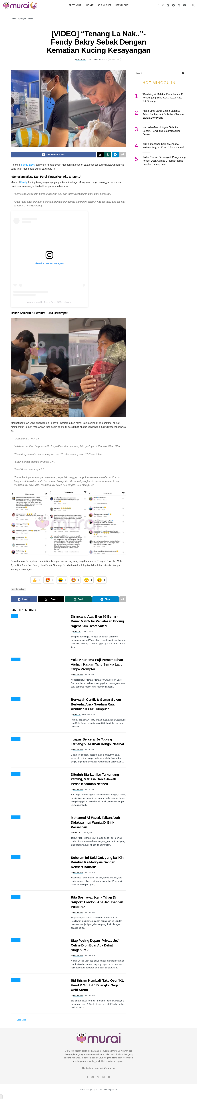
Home (13, 19)
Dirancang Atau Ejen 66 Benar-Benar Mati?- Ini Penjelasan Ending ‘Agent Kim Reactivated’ (97, 621)
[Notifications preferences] (1, 1097)
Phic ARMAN (78, 675)
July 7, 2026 (89, 675)
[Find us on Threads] (168, 5)
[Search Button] (193, 5)
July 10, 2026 (90, 912)
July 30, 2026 (90, 872)
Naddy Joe (81, 59)
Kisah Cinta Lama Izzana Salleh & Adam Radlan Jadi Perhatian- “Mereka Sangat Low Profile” (163, 114)
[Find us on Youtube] (184, 5)
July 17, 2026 (90, 995)
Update (89, 5)
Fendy (23, 182)
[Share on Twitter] (100, 154)
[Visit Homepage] (20, 5)
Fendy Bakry (28, 164)
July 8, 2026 (89, 749)
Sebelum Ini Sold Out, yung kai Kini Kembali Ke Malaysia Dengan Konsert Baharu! (98, 862)
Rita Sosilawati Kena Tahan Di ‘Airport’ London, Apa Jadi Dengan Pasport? (97, 902)
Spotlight (75, 5)
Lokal (30, 19)
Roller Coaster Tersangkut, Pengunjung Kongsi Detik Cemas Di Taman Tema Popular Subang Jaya (164, 160)
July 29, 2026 (87, 833)
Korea (14, 616)
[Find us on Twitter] (179, 5)
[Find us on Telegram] (173, 5)
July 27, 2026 (87, 631)
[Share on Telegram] (115, 154)
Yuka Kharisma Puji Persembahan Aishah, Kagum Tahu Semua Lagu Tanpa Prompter (97, 664)
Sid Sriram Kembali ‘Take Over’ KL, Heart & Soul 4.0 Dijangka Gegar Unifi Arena (98, 985)
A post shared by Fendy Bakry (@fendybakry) (49, 302)
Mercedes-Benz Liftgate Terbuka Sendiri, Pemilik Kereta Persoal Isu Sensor (162, 131)
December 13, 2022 (97, 59)
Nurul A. (76, 631)
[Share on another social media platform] (122, 154)
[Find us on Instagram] (163, 5)
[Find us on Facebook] (158, 5)
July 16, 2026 (90, 955)
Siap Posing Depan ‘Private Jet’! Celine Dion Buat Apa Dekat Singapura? (95, 945)
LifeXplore (122, 5)
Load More (21, 1020)
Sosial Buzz (104, 5)
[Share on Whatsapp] (107, 154)
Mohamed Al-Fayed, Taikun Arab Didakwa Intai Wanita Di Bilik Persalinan (95, 822)
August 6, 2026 (88, 714)
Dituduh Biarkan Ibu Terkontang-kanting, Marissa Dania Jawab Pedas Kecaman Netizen (95, 779)
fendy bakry (18, 589)
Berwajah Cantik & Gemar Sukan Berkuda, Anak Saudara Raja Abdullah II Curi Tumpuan (96, 704)
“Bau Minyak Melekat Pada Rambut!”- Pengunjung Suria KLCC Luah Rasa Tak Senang (163, 97)
